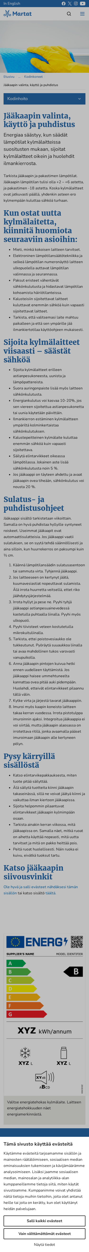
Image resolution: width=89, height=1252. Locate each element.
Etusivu (9, 76)
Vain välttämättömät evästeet (45, 1233)
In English (12, 3)
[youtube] (82, 3)
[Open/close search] (69, 13)
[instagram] (76, 3)
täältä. (51, 893)
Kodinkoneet (33, 76)
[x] (70, 3)
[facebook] (64, 3)
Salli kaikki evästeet (44, 1221)
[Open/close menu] (82, 13)
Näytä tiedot (44, 1244)
